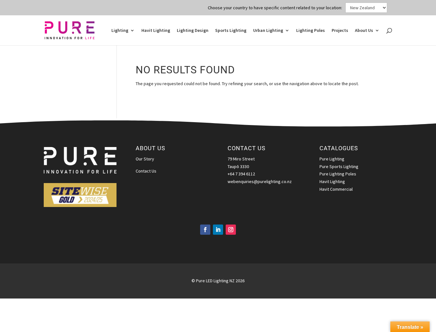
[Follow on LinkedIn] (218, 230)
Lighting (119, 30)
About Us (364, 30)
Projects (340, 30)
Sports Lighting (230, 30)
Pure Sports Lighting (338, 166)
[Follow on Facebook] (205, 230)
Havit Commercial (336, 189)
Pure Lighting (331, 159)
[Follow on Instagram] (231, 230)
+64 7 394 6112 (241, 174)
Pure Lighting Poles (337, 174)
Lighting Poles (310, 30)
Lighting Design (192, 30)
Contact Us (146, 171)
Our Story (145, 159)
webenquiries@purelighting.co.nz (260, 181)
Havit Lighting (155, 30)
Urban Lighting (268, 30)
